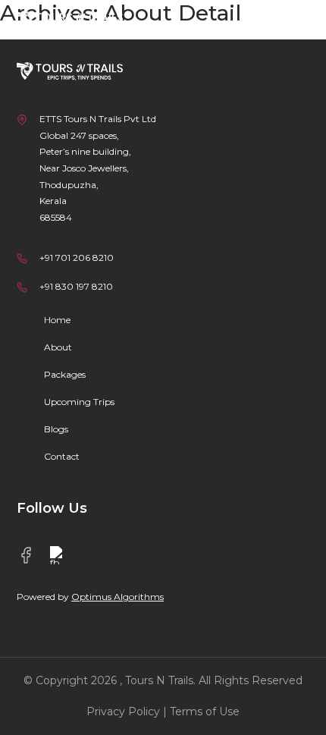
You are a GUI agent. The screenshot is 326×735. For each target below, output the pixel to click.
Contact (62, 456)
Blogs (56, 429)
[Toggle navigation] (288, 20)
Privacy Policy (123, 711)
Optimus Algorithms (117, 596)
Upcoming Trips (79, 401)
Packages (65, 374)
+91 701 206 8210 (76, 257)
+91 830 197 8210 (76, 286)
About (58, 347)
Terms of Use (205, 711)
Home (57, 319)
